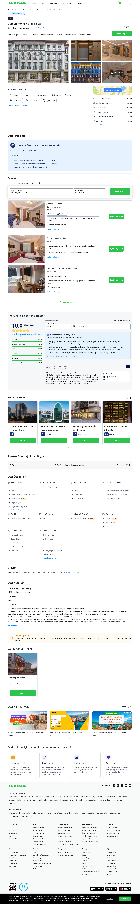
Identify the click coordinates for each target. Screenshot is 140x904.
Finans (11, 849)
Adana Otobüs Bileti (64, 839)
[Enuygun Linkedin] (126, 785)
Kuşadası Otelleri (67, 800)
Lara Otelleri (13, 803)
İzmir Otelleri (37, 836)
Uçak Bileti (13, 824)
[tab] (14, 34)
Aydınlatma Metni (112, 869)
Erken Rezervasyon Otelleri (42, 813)
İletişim (84, 855)
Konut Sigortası (38, 866)
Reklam (84, 860)
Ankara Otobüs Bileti (64, 830)
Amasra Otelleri (29, 800)
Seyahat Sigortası (39, 858)
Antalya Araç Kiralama (89, 836)
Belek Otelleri (54, 800)
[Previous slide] (11, 214)
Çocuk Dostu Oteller (87, 813)
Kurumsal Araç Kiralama (90, 842)
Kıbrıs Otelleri (73, 797)
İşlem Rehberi (111, 860)
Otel (35, 824)
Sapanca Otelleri (104, 800)
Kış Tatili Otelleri (14, 816)
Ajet (10, 836)
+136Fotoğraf (118, 73)
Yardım (109, 858)
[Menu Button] (88, 3)
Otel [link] (13, 10)
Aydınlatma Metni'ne (89, 899)
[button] (70, 61)
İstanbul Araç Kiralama (89, 828)
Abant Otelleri (122, 797)
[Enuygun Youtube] (130, 785)
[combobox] (43, 192)
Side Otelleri (50, 797)
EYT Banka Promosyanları (17, 855)
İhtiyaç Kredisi (13, 852)
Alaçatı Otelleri (91, 800)
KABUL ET (124, 899)
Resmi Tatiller (111, 863)
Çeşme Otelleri (26, 797)
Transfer (110, 824)
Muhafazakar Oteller (61, 813)
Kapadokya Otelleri (15, 800)
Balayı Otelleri (13, 813)
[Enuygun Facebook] (114, 785)
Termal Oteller (25, 813)
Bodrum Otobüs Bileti (65, 836)
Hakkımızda (86, 852)
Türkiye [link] (19, 10)
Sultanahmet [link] (39, 10)
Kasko (35, 852)
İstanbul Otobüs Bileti (65, 828)
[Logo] (17, 3)
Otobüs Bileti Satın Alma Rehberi (68, 844)
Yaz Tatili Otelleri (27, 816)
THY (10, 828)
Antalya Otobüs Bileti (65, 842)
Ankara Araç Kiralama (89, 830)
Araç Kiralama (87, 824)
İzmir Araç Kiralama (88, 833)
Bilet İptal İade (111, 866)
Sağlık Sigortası (38, 860)
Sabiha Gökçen (112, 828)
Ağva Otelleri (97, 797)
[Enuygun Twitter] (122, 785)
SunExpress (13, 833)
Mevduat (12, 869)
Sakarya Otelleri (109, 797)
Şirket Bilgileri (86, 858)
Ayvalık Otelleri (42, 800)
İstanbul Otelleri (38, 828)
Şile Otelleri (79, 800)
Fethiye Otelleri (38, 842)
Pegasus (12, 830)
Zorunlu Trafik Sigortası (41, 855)
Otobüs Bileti (63, 824)
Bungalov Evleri (102, 813)
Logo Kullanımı (87, 866)
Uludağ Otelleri (85, 797)
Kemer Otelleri (38, 797)
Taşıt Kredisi (13, 860)
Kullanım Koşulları (112, 872)
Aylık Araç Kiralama (88, 839)
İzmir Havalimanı (112, 836)
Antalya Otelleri (38, 830)
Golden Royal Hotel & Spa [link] (53, 10)
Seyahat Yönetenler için (66, 855)
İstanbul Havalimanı (113, 830)
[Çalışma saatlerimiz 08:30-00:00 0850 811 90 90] (112, 2)
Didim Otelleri (61, 797)
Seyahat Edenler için (64, 852)
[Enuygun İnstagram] (118, 785)
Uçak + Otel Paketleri (40, 844)
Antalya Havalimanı (113, 833)
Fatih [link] (31, 10)
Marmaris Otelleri (39, 839)
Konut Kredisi (13, 858)
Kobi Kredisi (13, 863)
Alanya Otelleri (13, 797)
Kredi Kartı (12, 866)
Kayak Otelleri (115, 813)
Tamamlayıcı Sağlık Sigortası (42, 863)
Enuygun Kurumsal (64, 849)
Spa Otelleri (75, 813)
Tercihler (110, 899)
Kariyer (84, 863)
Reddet (25, 900)
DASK (35, 869)
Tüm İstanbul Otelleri (17, 13)
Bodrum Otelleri (38, 833)
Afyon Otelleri (117, 800)
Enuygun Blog (111, 852)
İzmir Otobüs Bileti (64, 833)
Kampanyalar (111, 855)
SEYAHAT (15, 155)
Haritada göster (114, 90)
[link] (9, 10)
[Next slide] (41, 214)
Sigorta (36, 849)
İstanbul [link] (25, 10)
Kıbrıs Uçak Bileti (14, 839)
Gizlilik (109, 874)
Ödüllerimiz (86, 869)
